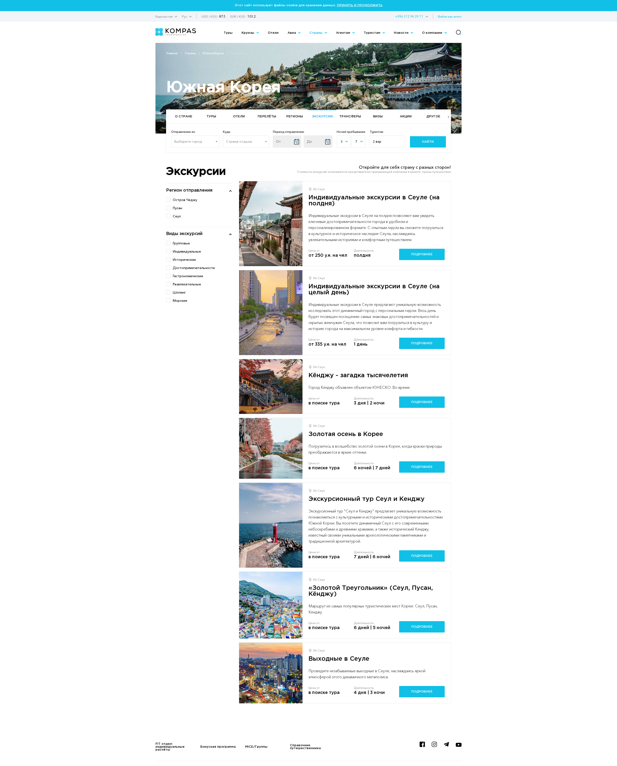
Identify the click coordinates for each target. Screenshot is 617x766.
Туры (228, 33)
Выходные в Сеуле (338, 659)
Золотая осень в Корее (345, 434)
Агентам (343, 33)
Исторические (184, 259)
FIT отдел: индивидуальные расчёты (170, 747)
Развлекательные (187, 284)
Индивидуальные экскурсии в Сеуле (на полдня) (374, 200)
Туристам (372, 33)
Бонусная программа (218, 747)
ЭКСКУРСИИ (322, 116)
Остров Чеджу (185, 200)
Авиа (292, 33)
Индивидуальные (187, 251)
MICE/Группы (256, 747)
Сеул (177, 216)
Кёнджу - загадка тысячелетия (358, 375)
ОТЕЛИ (239, 116)
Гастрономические (188, 276)
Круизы (248, 33)
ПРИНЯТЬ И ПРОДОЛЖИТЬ (359, 5)
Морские (180, 300)
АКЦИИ (406, 116)
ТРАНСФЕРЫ (350, 116)
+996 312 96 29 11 (409, 16)
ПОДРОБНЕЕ (422, 254)
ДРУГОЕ (433, 116)
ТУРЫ (211, 116)
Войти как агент (450, 16)
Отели (273, 33)
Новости (401, 33)
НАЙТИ (428, 142)
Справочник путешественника (305, 747)
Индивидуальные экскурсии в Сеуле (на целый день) (374, 289)
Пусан (177, 208)
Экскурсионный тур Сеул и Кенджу (366, 499)
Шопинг (179, 292)
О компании (432, 33)
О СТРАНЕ (183, 116)
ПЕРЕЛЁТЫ (267, 116)
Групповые (181, 243)
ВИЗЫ (378, 116)
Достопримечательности (194, 268)
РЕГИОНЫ (294, 116)
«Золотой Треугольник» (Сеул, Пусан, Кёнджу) (370, 591)
